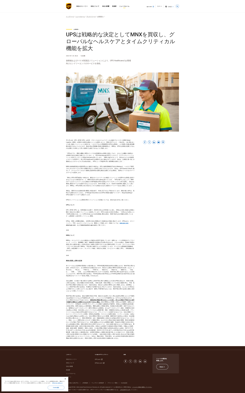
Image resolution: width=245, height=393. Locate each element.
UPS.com (98, 359)
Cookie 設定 (56, 387)
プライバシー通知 (112, 383)
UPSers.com (99, 363)
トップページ (70, 16)
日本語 (170, 6)
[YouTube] (145, 362)
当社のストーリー (82, 6)
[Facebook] (125, 362)
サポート (160, 7)
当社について (95, 6)
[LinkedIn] (140, 362)
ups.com (150, 6)
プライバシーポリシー (57, 383)
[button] (177, 6)
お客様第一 (100, 16)
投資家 (114, 6)
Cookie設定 (124, 383)
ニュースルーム (124, 6)
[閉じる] (65, 379)
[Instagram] (135, 362)
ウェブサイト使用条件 (98, 383)
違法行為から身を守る (72, 383)
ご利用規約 (85, 383)
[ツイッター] (130, 362)
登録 (161, 367)
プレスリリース (91, 16)
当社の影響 (105, 6)
